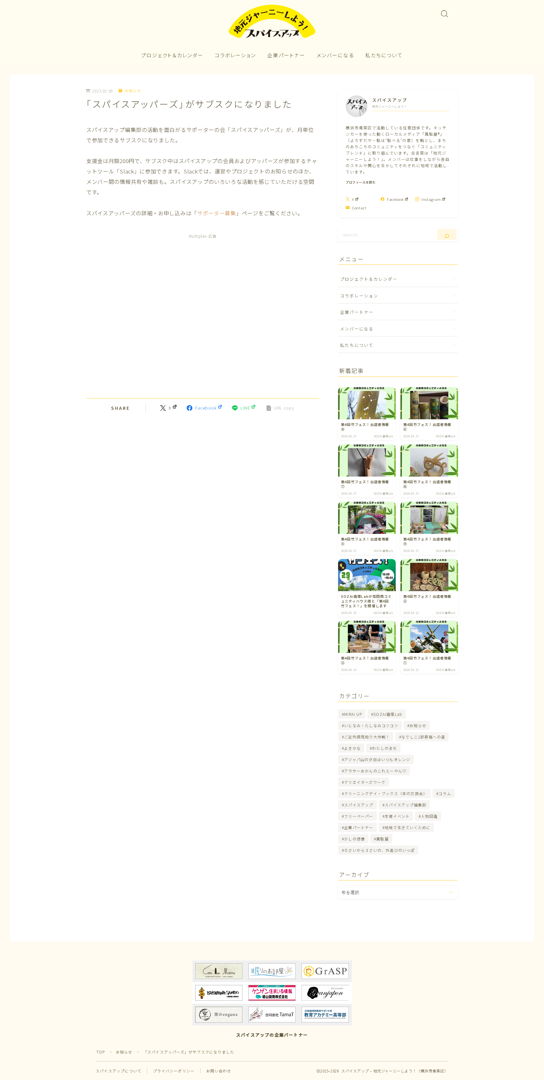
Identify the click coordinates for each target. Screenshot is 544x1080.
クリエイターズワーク (364, 782)
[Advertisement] (202, 315)
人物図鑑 (429, 816)
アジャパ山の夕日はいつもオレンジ (377, 759)
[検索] (446, 234)
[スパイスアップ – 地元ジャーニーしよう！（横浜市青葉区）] (272, 22)
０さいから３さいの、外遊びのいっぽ (379, 850)
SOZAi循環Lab (387, 714)
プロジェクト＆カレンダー (172, 55)
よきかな (352, 748)
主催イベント (397, 816)
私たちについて (384, 55)
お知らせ (133, 91)
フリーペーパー (358, 816)
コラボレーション (235, 55)
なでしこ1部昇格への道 (423, 736)
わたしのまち (384, 748)
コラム (445, 793)
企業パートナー (286, 55)
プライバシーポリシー (174, 1070)
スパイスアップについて (118, 1070)
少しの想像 (354, 838)
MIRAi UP (353, 714)
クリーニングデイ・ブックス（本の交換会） (385, 793)
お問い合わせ (218, 1070)
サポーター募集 (216, 213)
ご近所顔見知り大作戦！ (367, 736)
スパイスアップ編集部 (405, 804)
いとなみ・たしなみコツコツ (371, 725)
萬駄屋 (383, 838)
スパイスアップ (358, 804)
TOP (100, 1052)
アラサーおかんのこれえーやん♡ (375, 770)
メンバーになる (335, 55)
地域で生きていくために (407, 827)
